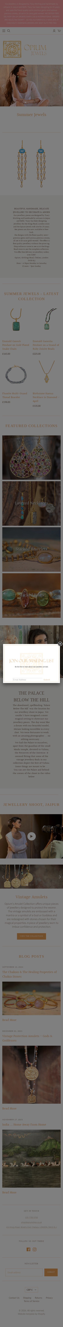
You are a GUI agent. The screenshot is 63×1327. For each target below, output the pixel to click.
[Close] (60, 644)
